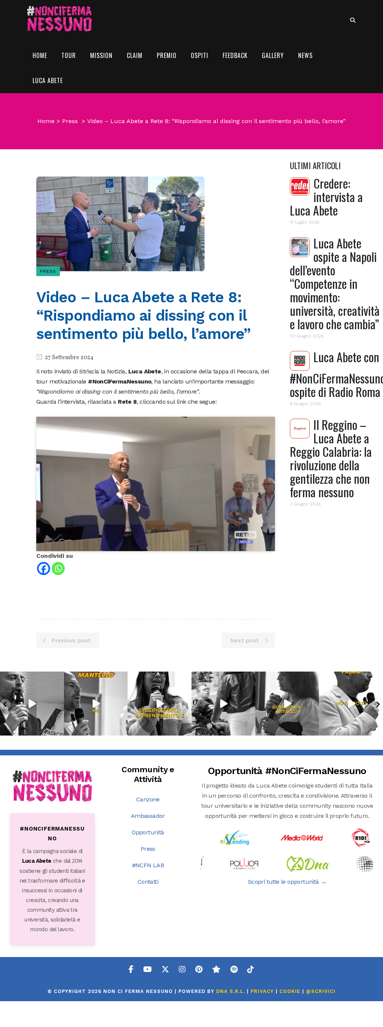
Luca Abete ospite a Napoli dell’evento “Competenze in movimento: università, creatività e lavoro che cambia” (335, 283)
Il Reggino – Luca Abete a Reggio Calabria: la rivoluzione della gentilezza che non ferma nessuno (331, 458)
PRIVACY (262, 991)
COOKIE (289, 991)
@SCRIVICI (320, 991)
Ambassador (148, 815)
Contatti (148, 881)
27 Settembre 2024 (69, 358)
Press (70, 121)
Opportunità (148, 832)
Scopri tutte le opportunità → (287, 881)
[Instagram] (57, 729)
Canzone (148, 799)
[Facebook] (43, 568)
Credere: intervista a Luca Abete (326, 196)
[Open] (32, 704)
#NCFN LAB (148, 865)
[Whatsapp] (58, 568)
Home (46, 121)
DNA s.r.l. (231, 991)
